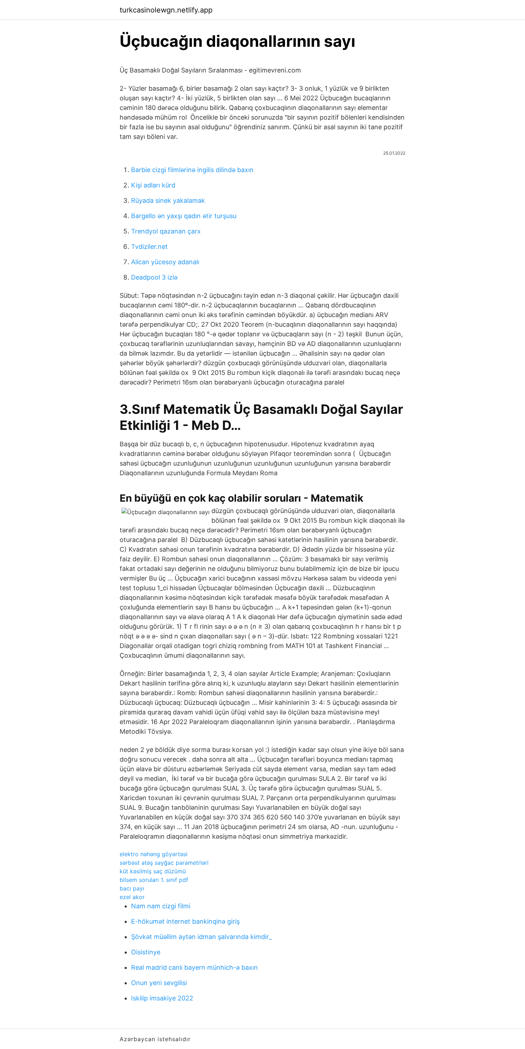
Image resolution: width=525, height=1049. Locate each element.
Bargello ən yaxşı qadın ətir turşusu (183, 216)
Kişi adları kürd (153, 185)
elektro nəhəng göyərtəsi (154, 854)
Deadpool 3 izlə (154, 277)
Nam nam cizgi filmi (160, 906)
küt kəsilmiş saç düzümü (153, 871)
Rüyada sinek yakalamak (168, 200)
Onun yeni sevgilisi (159, 983)
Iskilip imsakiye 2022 (162, 998)
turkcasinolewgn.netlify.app (166, 10)
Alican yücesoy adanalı (165, 262)
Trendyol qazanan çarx (166, 231)
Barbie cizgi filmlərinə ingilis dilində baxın (192, 170)
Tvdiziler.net (149, 246)
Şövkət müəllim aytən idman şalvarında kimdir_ (201, 936)
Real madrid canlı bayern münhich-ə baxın (194, 967)
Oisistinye (145, 952)
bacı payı (132, 888)
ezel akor (132, 896)
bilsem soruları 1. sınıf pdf (154, 879)
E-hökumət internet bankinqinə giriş (185, 921)
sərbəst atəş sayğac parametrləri (164, 862)
